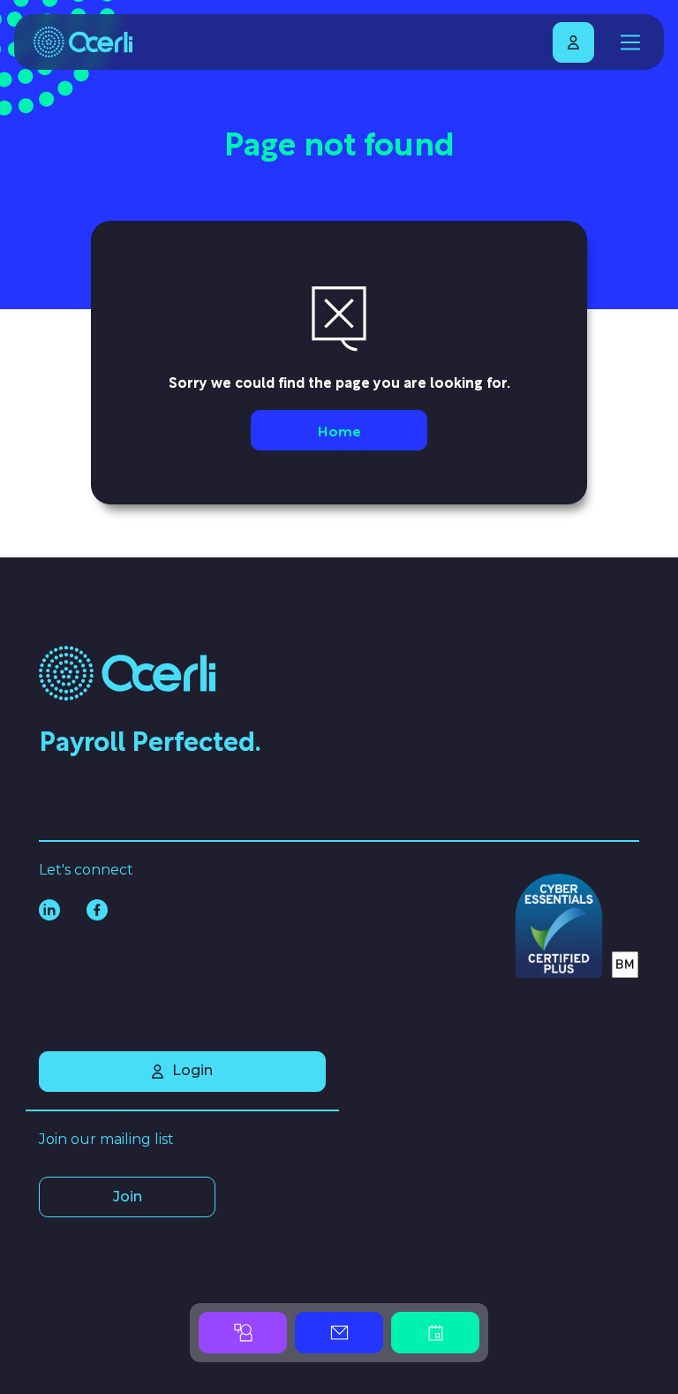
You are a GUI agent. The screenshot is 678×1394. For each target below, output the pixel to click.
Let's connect (86, 869)
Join (127, 1196)
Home (339, 430)
